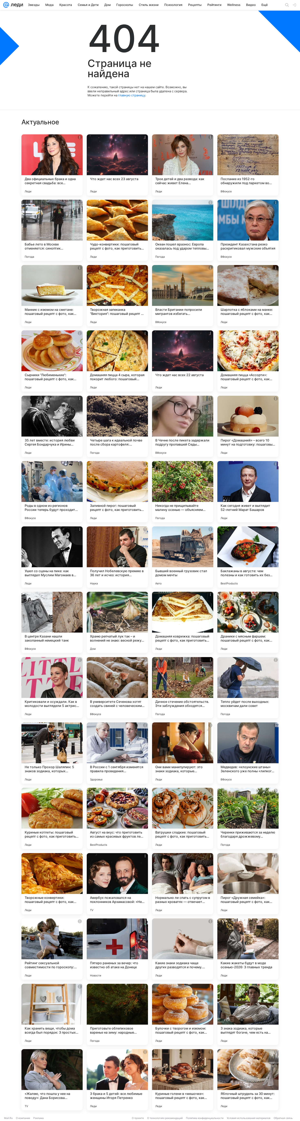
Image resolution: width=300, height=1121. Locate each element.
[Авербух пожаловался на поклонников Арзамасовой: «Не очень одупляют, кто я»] (117, 883)
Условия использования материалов (248, 1118)
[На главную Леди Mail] (16, 5)
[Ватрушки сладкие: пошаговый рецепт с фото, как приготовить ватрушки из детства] (182, 818)
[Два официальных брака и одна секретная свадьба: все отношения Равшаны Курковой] (52, 165)
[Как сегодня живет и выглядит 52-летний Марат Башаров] (248, 491)
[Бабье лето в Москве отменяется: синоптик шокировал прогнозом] (52, 230)
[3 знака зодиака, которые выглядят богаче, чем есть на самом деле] (248, 1014)
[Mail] (6, 5)
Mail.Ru (8, 1118)
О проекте (138, 1118)
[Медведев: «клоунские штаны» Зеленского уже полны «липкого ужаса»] (248, 753)
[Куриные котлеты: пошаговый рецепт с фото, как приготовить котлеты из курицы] (52, 818)
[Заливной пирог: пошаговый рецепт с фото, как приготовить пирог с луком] (117, 491)
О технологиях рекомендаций (165, 1118)
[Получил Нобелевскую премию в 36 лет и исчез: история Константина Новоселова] (117, 557)
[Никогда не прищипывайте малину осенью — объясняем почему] (182, 491)
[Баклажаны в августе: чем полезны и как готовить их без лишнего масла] (248, 557)
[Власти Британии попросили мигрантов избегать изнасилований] (182, 295)
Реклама (38, 1118)
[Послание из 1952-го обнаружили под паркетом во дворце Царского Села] (248, 165)
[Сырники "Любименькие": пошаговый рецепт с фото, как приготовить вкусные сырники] (52, 361)
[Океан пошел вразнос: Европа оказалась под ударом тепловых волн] (182, 230)
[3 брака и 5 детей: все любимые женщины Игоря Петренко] (117, 1079)
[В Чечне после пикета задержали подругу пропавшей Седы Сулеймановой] (182, 426)
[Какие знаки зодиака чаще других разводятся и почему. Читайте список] (182, 949)
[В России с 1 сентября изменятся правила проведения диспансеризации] (117, 753)
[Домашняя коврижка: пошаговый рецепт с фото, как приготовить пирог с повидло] (182, 622)
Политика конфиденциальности (204, 1118)
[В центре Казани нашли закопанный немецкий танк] (52, 622)
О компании (23, 1118)
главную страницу (131, 95)
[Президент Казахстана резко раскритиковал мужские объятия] (248, 230)
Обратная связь (283, 1118)
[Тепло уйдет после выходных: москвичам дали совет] (248, 687)
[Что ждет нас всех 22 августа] (182, 361)
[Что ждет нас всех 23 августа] (117, 165)
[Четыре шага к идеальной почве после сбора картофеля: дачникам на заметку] (117, 426)
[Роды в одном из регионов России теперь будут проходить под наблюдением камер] (52, 491)
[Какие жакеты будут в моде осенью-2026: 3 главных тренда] (248, 949)
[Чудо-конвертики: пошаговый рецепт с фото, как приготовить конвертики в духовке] (117, 230)
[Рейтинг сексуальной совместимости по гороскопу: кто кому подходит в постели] (52, 949)
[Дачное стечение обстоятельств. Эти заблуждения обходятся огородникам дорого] (182, 687)
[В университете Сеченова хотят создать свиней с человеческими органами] (117, 687)
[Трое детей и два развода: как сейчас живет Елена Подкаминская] (182, 165)
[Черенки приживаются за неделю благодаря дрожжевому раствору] (248, 818)
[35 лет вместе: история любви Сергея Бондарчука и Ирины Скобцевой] (52, 426)
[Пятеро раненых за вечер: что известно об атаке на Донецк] (117, 949)
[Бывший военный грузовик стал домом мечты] (182, 557)
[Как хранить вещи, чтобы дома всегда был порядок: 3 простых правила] (52, 1014)
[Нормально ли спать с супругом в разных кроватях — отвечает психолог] (182, 883)
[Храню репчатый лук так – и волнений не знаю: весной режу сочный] (117, 622)
